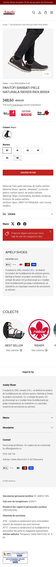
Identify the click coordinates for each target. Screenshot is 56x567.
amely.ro (12, 481)
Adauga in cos (28, 172)
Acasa (5, 24)
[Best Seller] (14, 330)
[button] (46, 13)
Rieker (5, 83)
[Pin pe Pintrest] (25, 224)
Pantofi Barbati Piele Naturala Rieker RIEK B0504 (29, 24)
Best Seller (14, 345)
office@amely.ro (13, 448)
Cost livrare (18, 104)
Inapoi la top (28, 372)
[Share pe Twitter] (13, 224)
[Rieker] (39, 330)
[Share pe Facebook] (19, 224)
